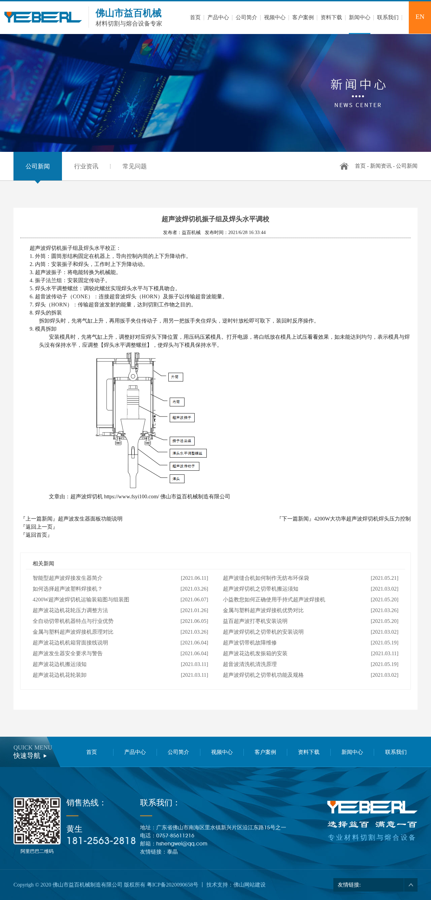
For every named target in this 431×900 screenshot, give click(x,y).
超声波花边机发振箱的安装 (255, 653)
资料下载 (309, 752)
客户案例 (265, 752)
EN (420, 16)
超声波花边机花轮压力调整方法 (70, 610)
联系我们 (396, 752)
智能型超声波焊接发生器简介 (68, 578)
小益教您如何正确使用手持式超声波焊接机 (274, 599)
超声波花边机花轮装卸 (60, 675)
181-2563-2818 (101, 840)
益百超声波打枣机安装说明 (255, 621)
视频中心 (222, 752)
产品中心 (135, 752)
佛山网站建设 (249, 885)
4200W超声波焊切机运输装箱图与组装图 (81, 599)
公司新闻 (38, 166)
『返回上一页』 (39, 527)
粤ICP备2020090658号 (172, 885)
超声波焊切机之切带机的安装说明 (263, 632)
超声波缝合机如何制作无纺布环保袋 (266, 578)
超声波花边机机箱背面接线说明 (70, 642)
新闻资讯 (381, 166)
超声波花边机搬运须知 (60, 664)
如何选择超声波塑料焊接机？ (68, 589)
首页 (360, 166)
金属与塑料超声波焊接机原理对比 (73, 632)
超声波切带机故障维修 (250, 642)
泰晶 (172, 852)
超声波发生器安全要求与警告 (68, 653)
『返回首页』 (36, 535)
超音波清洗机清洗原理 (250, 664)
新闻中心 (352, 752)
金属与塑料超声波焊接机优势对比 (263, 610)
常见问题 (135, 166)
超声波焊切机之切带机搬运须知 (260, 589)
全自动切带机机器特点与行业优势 (73, 621)
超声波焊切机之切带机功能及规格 (263, 675)
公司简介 (178, 752)
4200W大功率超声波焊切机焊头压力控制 (362, 519)
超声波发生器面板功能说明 (90, 519)
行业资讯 (86, 166)
